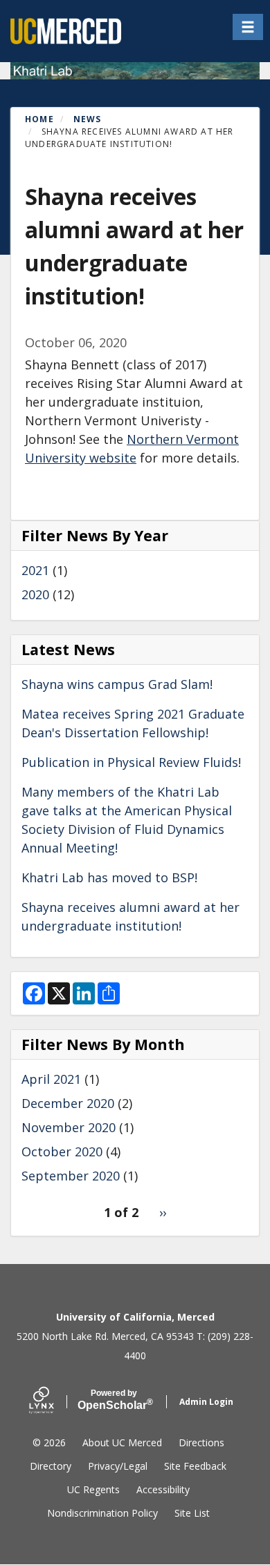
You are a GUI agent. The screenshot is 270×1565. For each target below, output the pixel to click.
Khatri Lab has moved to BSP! (109, 877)
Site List (192, 1512)
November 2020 (68, 1127)
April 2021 (51, 1079)
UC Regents (93, 1489)
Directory (50, 1465)
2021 (35, 570)
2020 (35, 594)
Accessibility (163, 1489)
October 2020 (61, 1151)
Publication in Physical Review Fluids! (131, 762)
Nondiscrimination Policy (102, 1512)
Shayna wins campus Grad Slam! (117, 684)
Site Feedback (195, 1465)
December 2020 (67, 1103)
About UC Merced (122, 1442)
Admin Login (206, 1402)
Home (39, 119)
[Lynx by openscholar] (53, 1401)
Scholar (114, 1400)
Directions (201, 1442)
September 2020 (70, 1175)
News (87, 119)
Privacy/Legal (117, 1465)
